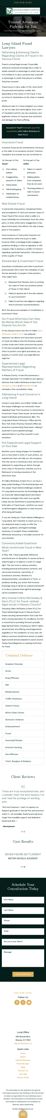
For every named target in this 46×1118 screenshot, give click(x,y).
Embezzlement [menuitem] (12, 726)
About (23, 1057)
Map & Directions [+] (23, 1043)
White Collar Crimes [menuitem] (14, 712)
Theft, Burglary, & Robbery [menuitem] (18, 761)
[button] (23, 1114)
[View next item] (28, 832)
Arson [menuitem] (8, 671)
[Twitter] (23, 1002)
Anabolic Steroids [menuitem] (14, 664)
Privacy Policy (23, 1077)
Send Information (23, 974)
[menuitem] (23, 1053)
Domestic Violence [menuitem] (14, 719)
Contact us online (9, 386)
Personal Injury (23, 1063)
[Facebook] (17, 1002)
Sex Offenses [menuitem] (11, 754)
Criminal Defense (23, 1060)
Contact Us (23, 1070)
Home (23, 1053)
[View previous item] (18, 832)
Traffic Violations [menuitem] (13, 698)
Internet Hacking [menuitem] (13, 747)
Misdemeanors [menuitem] (12, 692)
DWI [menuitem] (7, 685)
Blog (23, 1067)
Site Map (23, 1074)
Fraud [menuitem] (8, 733)
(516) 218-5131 (28, 386)
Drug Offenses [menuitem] (12, 678)
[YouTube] (29, 1002)
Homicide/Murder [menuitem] (13, 740)
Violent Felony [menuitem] (12, 705)
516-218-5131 (23, 3)
